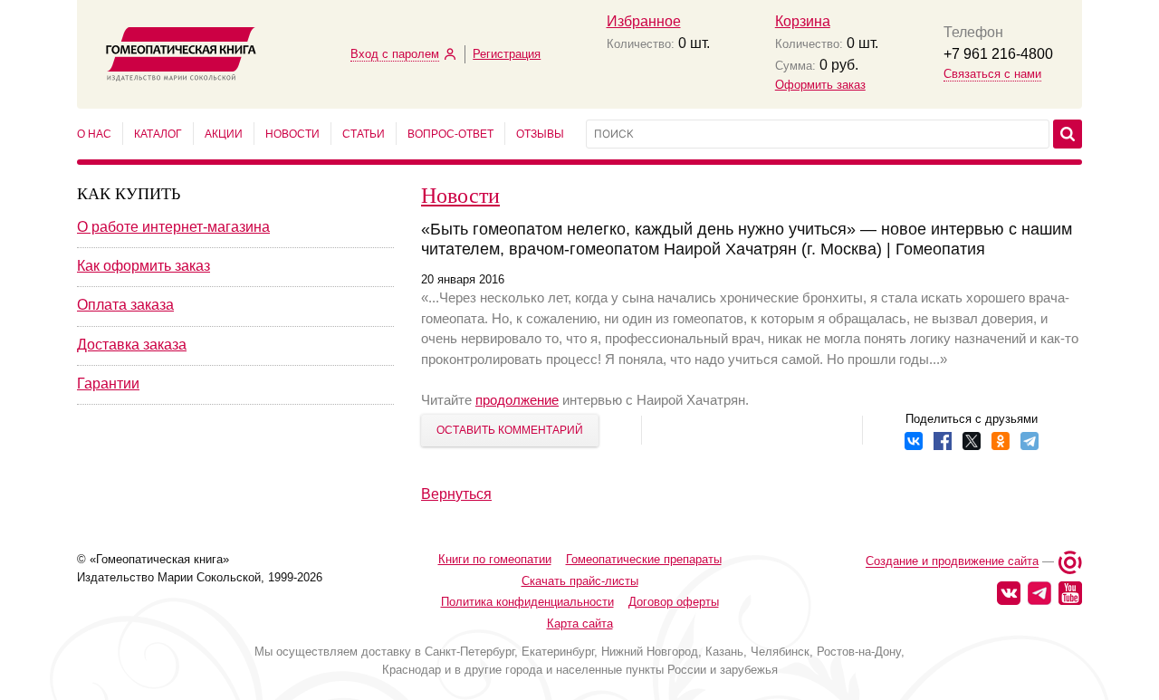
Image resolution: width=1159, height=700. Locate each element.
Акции (224, 134)
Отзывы (540, 134)
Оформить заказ (820, 84)
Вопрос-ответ (450, 134)
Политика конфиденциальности (527, 602)
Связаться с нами (992, 74)
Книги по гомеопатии (494, 559)
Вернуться (456, 494)
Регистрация (507, 54)
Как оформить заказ (143, 265)
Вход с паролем (394, 54)
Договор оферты (673, 602)
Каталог (158, 134)
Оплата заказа (125, 304)
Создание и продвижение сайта (952, 562)
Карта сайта (580, 623)
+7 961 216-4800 (998, 54)
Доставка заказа (132, 344)
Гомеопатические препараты (644, 559)
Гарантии (108, 383)
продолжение (517, 400)
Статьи (363, 134)
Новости (292, 134)
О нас (94, 134)
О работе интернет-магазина (173, 227)
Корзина (802, 21)
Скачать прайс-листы (580, 581)
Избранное (644, 21)
